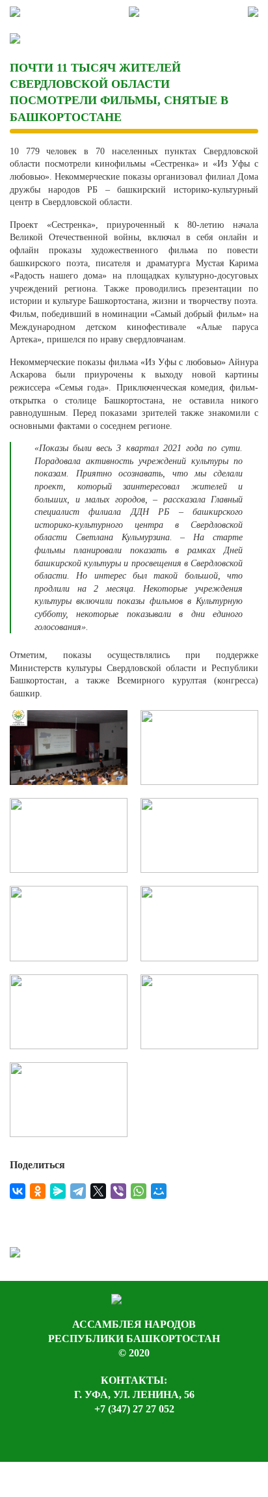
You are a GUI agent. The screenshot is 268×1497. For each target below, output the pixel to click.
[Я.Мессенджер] (58, 1191)
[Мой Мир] (159, 1191)
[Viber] (118, 1191)
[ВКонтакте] (17, 1191)
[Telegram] (78, 1191)
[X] (98, 1191)
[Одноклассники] (38, 1191)
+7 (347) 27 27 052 (134, 1408)
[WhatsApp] (138, 1191)
